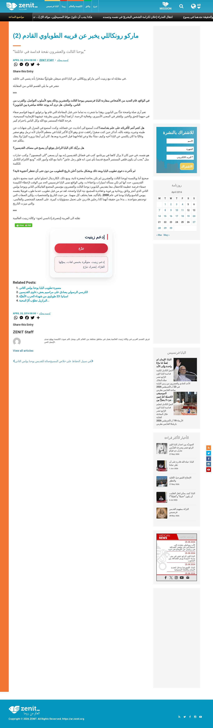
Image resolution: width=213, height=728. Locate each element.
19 (188, 216)
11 (182, 210)
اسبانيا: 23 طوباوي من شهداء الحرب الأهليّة (43, 296)
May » (166, 235)
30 (171, 228)
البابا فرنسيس (52, 6)
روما (64, 6)
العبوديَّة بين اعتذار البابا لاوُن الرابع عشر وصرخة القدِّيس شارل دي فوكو (181, 447)
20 (194, 216)
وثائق (87, 6)
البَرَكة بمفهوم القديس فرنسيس (179, 510)
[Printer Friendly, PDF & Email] (23, 225)
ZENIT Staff (46, 60)
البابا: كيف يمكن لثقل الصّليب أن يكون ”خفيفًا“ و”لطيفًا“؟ (182, 495)
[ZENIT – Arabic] (25, 6)
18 (182, 216)
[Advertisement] (176, 73)
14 (159, 216)
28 (159, 228)
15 (165, 216)
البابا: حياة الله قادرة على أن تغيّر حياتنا (181, 463)
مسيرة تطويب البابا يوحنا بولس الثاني (40, 287)
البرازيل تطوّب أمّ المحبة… (34, 300)
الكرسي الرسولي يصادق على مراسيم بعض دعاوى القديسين (53, 292)
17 (176, 216)
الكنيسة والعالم (75, 6)
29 (165, 228)
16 (171, 216)
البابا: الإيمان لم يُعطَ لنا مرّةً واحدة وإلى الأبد (164, 363)
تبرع (95, 6)
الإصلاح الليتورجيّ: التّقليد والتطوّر (180, 479)
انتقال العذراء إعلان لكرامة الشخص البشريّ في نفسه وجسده (122, 17)
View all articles (23, 350)
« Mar (159, 235)
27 (194, 222)
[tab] (167, 537)
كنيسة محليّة (63, 60)
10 (176, 210)
